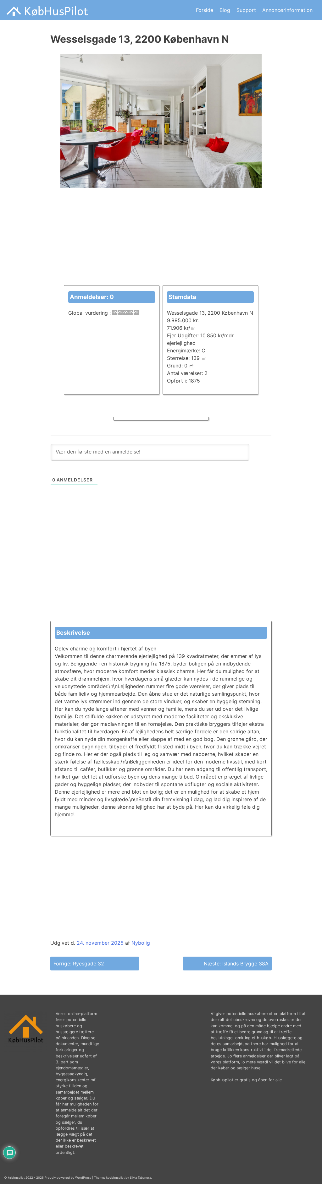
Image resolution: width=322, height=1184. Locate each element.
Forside (204, 10)
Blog (224, 10)
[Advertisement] (161, 241)
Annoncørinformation (287, 10)
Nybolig (140, 943)
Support (246, 10)
